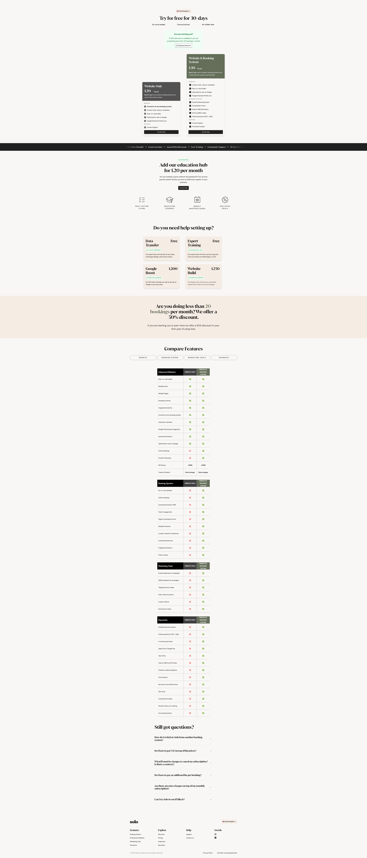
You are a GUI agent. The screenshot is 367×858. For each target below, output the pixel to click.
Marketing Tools (135, 842)
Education (161, 845)
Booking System (135, 834)
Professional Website (137, 838)
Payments (133, 845)
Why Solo (161, 834)
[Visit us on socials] (215, 834)
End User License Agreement (227, 853)
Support (189, 834)
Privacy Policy (208, 853)
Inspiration (161, 842)
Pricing (160, 838)
